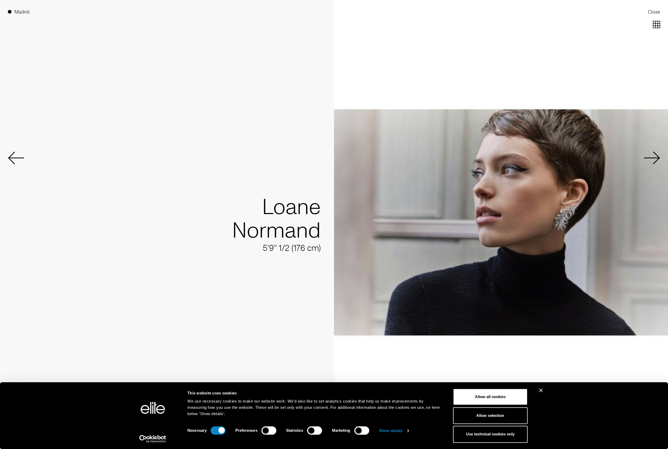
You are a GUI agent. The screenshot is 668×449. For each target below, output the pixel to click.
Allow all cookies (490, 396)
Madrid (21, 12)
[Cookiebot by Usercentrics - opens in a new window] (153, 439)
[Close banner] (541, 393)
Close (654, 12)
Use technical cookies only (490, 434)
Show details (391, 430)
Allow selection (490, 415)
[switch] (268, 430)
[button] (16, 157)
